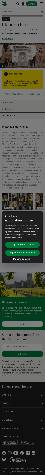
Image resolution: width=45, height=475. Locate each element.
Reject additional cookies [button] (22, 252)
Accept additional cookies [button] (22, 244)
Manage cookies (21, 259)
